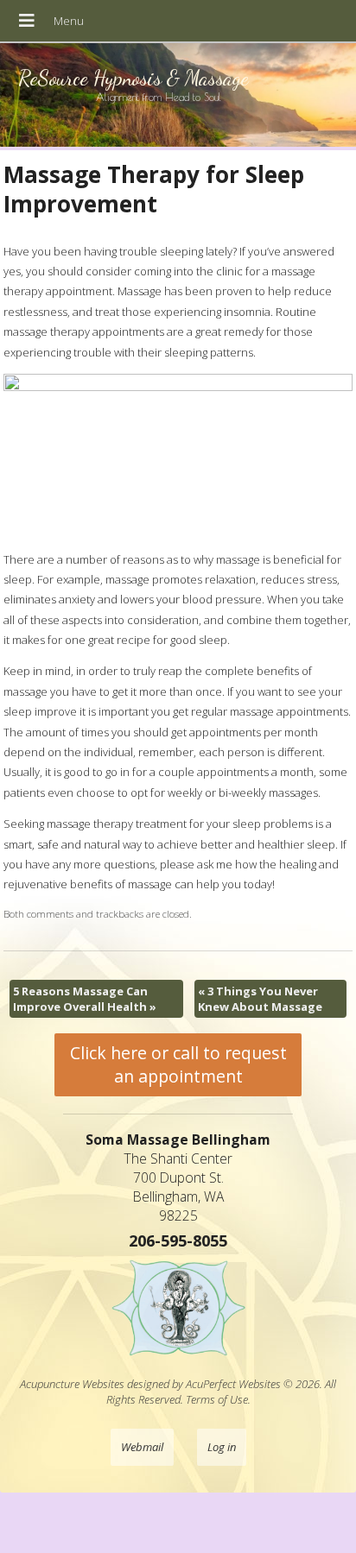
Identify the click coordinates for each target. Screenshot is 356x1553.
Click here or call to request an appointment (178, 1064)
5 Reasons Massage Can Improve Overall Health (84, 998)
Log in (221, 1447)
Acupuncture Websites (72, 1384)
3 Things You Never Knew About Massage (260, 998)
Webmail (142, 1447)
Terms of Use (217, 1399)
